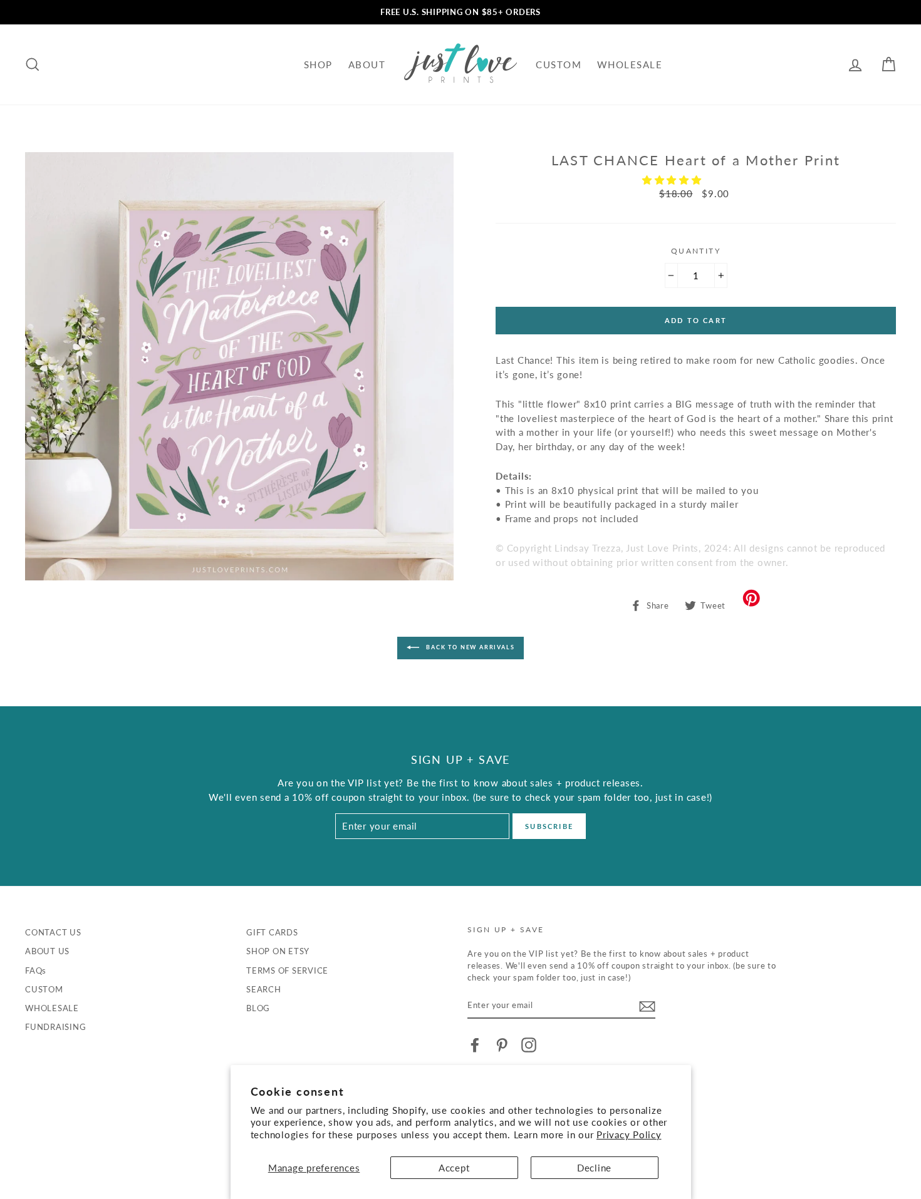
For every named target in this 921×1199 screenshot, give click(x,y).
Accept (454, 1167)
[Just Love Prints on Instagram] (528, 1044)
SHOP (318, 64)
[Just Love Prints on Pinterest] (501, 1044)
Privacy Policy (629, 1134)
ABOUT (367, 64)
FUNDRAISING (55, 1027)
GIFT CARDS (272, 932)
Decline (594, 1167)
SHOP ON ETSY (278, 951)
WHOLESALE (630, 64)
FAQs (35, 970)
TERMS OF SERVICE (287, 970)
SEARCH (263, 989)
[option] (460, 12)
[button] (673, 179)
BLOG (258, 1008)
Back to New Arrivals (469, 647)
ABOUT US (47, 951)
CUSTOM (558, 64)
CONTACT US (53, 932)
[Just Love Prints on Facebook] (474, 1044)
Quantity (696, 250)
